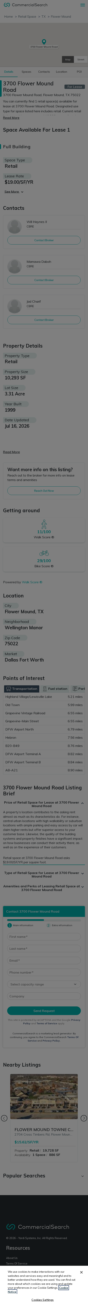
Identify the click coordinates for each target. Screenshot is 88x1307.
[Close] (81, 1272)
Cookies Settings (43, 1299)
